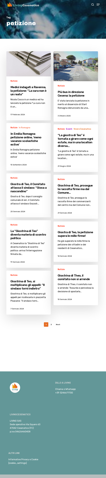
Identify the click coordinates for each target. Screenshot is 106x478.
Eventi (69, 129)
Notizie (13, 81)
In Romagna (24, 127)
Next (58, 324)
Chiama (59, 389)
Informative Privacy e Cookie (23, 459)
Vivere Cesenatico (82, 129)
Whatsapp (70, 389)
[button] (98, 4)
